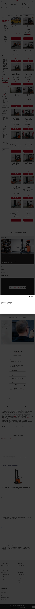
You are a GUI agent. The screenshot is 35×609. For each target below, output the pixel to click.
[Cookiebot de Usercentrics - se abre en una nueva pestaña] (30, 296)
